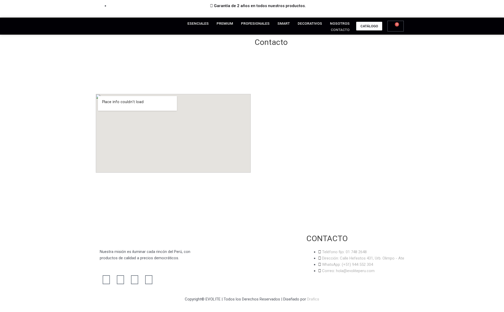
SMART (283, 23)
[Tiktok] (134, 279)
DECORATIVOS (310, 23)
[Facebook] (106, 279)
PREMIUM (225, 23)
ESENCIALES (198, 23)
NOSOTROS (340, 23)
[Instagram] (120, 279)
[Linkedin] (148, 279)
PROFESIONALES (255, 23)
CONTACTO (340, 30)
